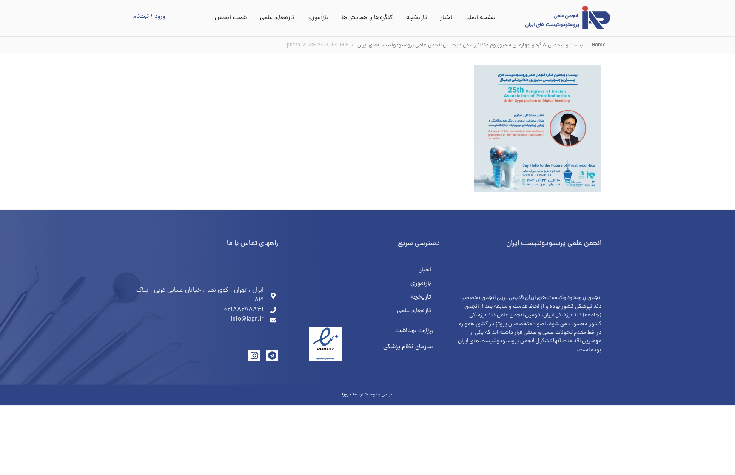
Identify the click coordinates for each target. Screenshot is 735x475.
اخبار (446, 18)
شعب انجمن (231, 18)
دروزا (346, 394)
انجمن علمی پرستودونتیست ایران (553, 243)
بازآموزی (318, 18)
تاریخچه (416, 18)
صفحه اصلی (480, 18)
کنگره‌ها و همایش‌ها (367, 18)
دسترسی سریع (419, 243)
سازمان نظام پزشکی (408, 347)
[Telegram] (272, 355)
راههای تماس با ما (252, 243)
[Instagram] (254, 355)
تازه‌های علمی (277, 18)
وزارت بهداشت (414, 331)
